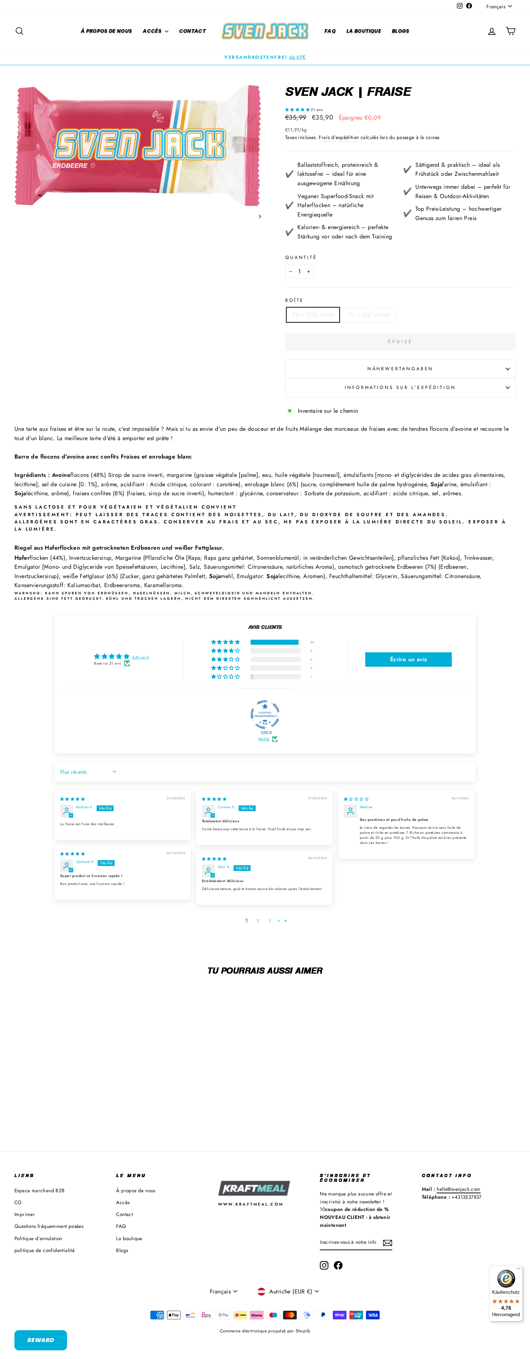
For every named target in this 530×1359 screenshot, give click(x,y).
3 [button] (269, 920)
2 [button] (258, 920)
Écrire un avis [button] (408, 659)
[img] (72, 799)
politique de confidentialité (44, 1250)
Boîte (294, 300)
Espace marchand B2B (39, 1190)
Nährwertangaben (400, 368)
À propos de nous (106, 31)
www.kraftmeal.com (251, 1204)
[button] (298, 109)
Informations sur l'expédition (400, 387)
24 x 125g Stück (313, 314)
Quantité (301, 257)
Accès (153, 31)
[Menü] (518, 1270)
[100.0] (265, 714)
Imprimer (24, 1214)
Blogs (401, 31)
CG (18, 1202)
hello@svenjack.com (458, 1189)
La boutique (363, 31)
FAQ (330, 31)
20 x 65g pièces (369, 314)
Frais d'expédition (339, 137)
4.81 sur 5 (140, 657)
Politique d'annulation (38, 1238)
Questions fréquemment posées (48, 1226)
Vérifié (263, 739)
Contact (192, 31)
